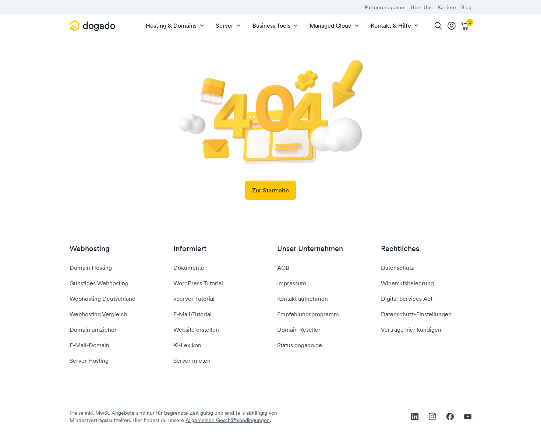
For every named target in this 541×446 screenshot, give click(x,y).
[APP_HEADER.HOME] (94, 25)
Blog (466, 7)
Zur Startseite (270, 190)
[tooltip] (451, 25)
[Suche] (438, 25)
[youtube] (467, 416)
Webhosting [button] (90, 248)
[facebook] (450, 416)
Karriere (447, 7)
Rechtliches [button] (400, 248)
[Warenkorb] (464, 25)
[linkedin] (414, 416)
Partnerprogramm (385, 7)
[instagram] (432, 416)
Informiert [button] (189, 248)
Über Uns (421, 7)
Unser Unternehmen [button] (310, 248)
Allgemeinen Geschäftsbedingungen (227, 420)
